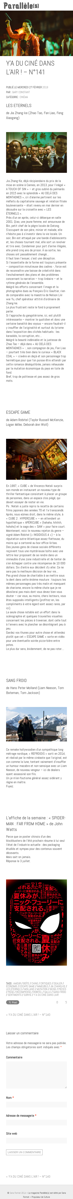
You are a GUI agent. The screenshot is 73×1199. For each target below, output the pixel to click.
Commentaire (14, 1057)
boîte (26, 983)
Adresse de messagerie (21, 1116)
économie (11, 986)
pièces (62, 989)
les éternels (14, 989)
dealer (58, 983)
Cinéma (24, 97)
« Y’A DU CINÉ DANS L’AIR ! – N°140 (28, 1015)
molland (29, 989)
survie (27, 995)
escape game (27, 986)
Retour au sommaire (65, 73)
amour (17, 983)
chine (34, 983)
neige (53, 989)
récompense (23, 992)
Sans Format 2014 (18, 1192)
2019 (45, 87)
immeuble (42, 986)
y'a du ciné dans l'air (46, 995)
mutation (42, 989)
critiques (45, 983)
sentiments (14, 995)
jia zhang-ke (57, 986)
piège (11, 992)
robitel (37, 992)
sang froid (59, 992)
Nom (10, 1098)
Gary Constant (21, 92)
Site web (11, 1134)
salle (47, 992)
